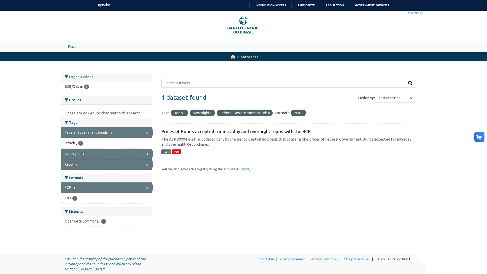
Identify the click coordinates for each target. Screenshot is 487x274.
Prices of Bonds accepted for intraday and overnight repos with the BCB (236, 131)
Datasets (249, 57)
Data (72, 46)
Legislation (335, 5)
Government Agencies (372, 5)
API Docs (242, 169)
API (226, 169)
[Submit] (410, 83)
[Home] (233, 57)
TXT (166, 151)
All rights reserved (356, 259)
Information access (271, 5)
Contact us (266, 259)
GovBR (104, 5)
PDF (177, 151)
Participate (306, 5)
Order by (366, 98)
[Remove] (184, 113)
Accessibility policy (324, 259)
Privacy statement (293, 259)
